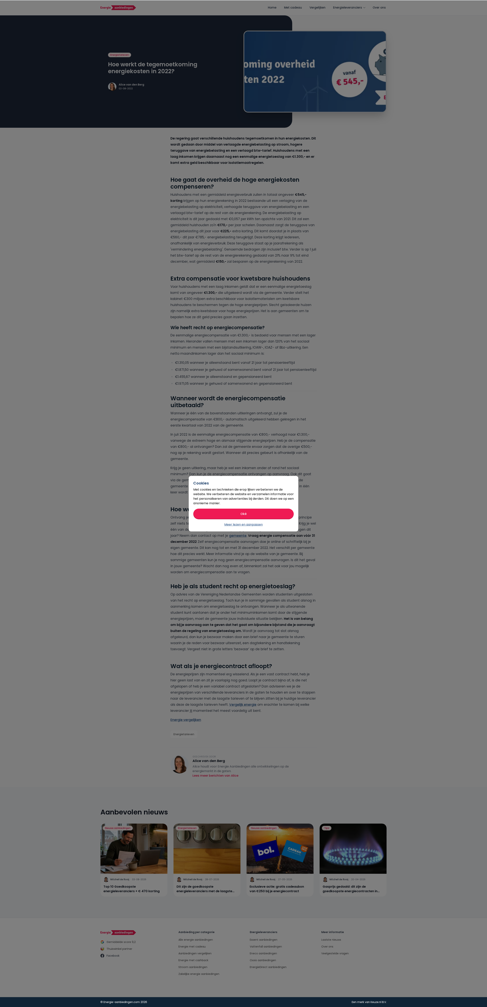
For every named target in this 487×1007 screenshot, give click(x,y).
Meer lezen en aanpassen (243, 524)
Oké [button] (243, 514)
